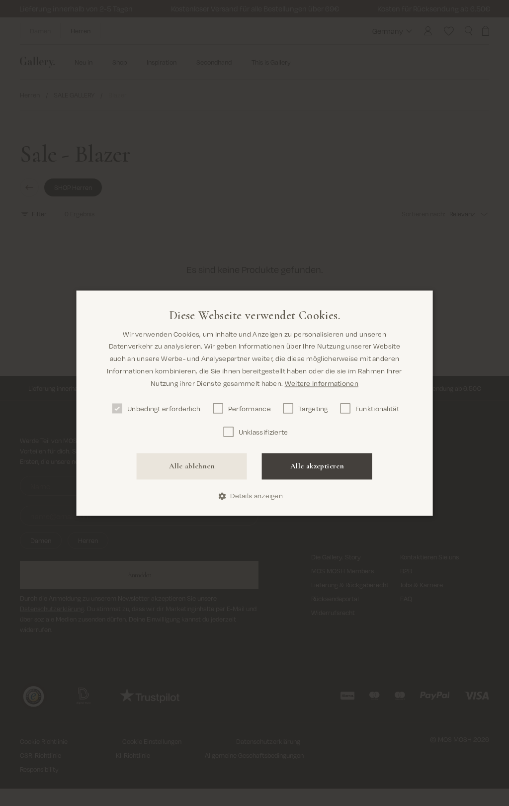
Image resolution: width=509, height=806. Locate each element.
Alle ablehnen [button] (192, 466)
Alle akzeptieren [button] (317, 466)
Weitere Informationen (321, 383)
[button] (254, 496)
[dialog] (255, 403)
